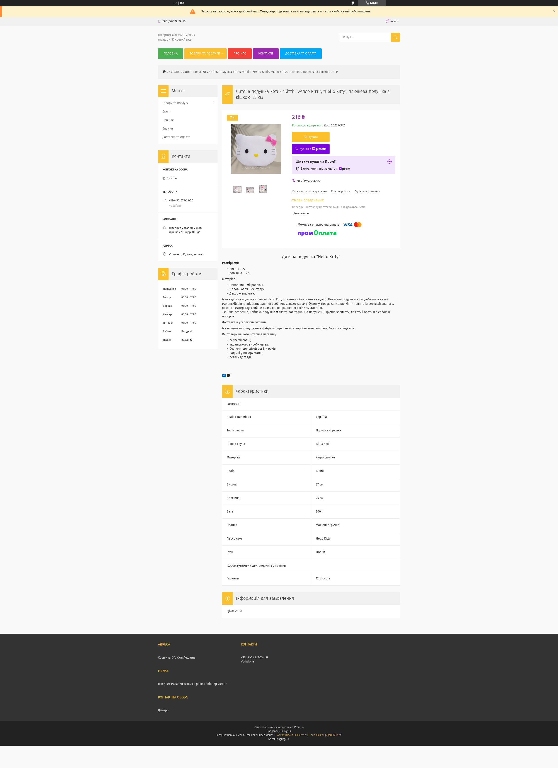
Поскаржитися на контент (291, 735)
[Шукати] (395, 37)
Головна (170, 53)
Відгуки (167, 128)
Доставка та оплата (300, 53)
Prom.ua (299, 727)
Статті (166, 111)
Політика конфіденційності (325, 735)
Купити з (305, 149)
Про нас (239, 53)
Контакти (265, 53)
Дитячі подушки (194, 71)
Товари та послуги (205, 53)
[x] (228, 376)
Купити (313, 137)
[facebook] (224, 376)
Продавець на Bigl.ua (279, 731)
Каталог (174, 71)
